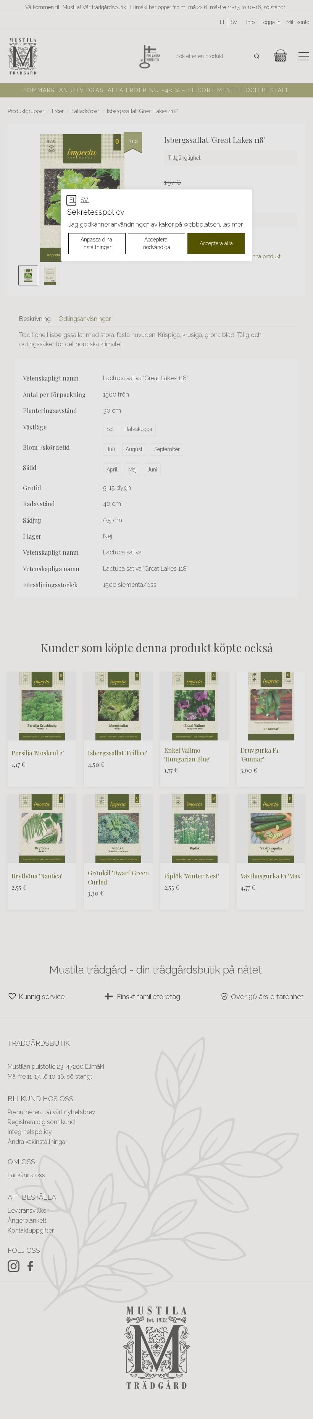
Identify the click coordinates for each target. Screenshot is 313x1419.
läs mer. (233, 224)
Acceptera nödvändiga (156, 243)
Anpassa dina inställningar (97, 243)
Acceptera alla (216, 243)
